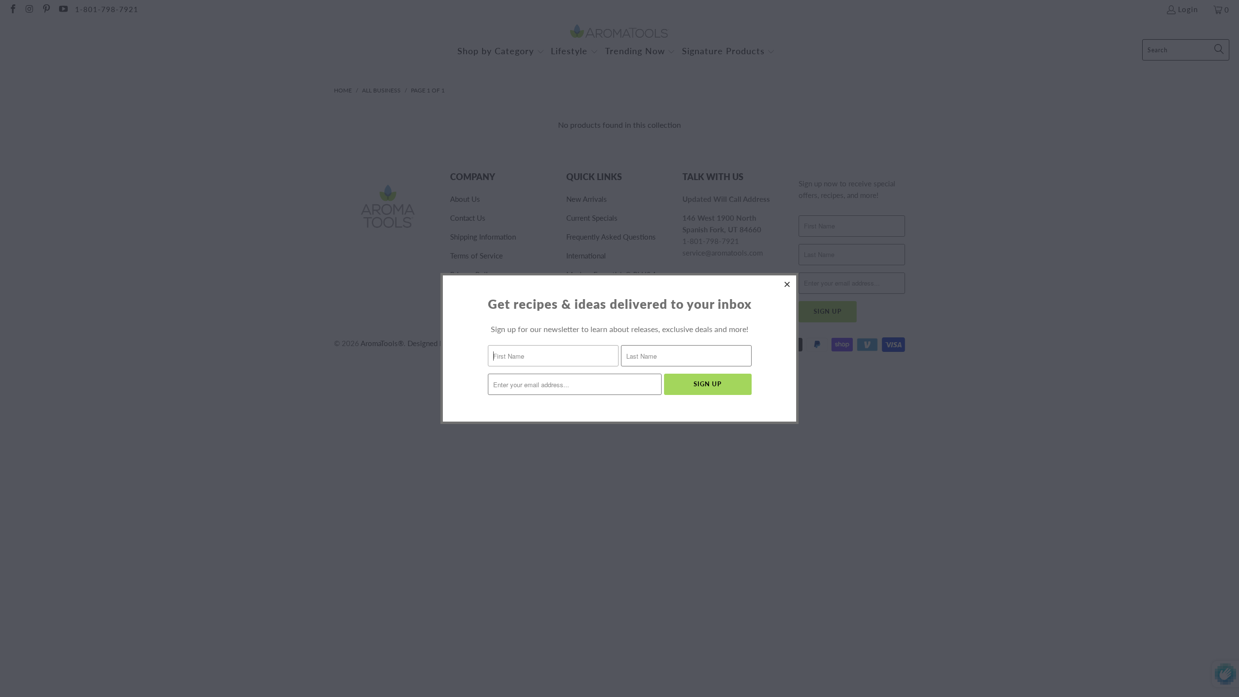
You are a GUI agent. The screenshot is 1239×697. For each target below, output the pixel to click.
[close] (787, 284)
